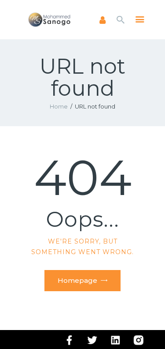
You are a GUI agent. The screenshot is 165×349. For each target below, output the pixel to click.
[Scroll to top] (150, 328)
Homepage (77, 280)
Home (59, 106)
